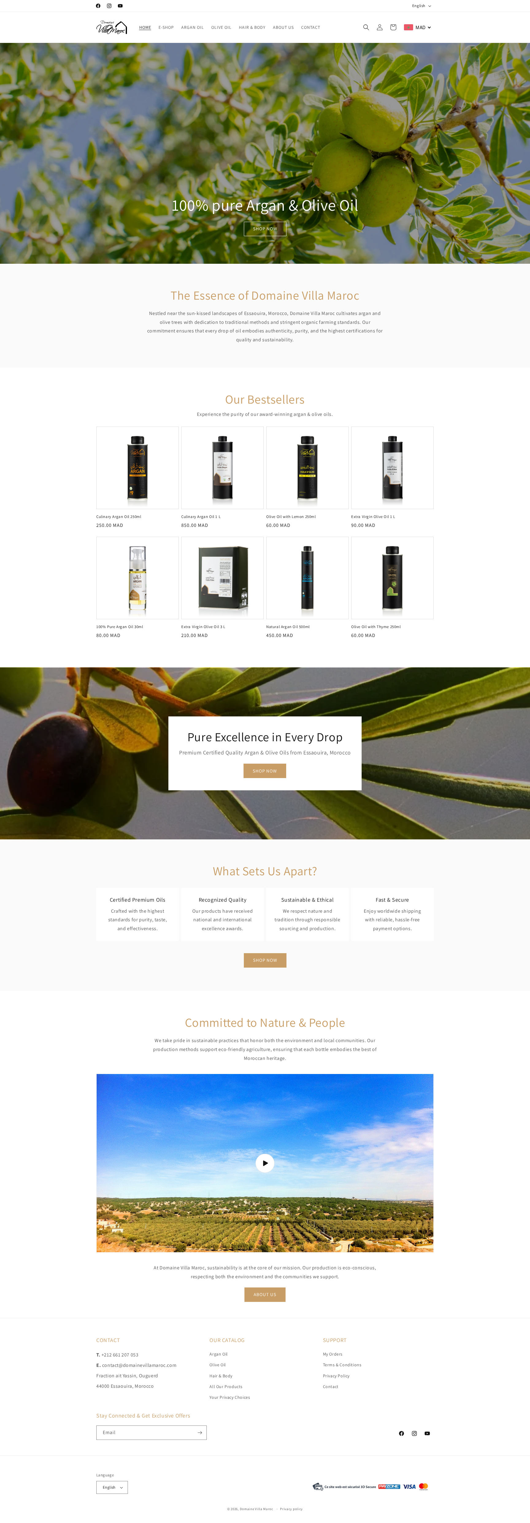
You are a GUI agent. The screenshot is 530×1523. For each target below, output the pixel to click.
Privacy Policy (336, 1376)
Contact (331, 1386)
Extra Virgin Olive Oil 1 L (373, 516)
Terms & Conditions (342, 1365)
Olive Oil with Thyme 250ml (376, 626)
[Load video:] (265, 1163)
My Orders (333, 1354)
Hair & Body (220, 1376)
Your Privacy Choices (229, 1397)
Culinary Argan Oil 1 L (201, 516)
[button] (366, 27)
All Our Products (226, 1386)
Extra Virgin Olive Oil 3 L (203, 626)
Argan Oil (218, 1354)
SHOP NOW (265, 229)
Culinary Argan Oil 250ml (118, 516)
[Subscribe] (199, 1432)
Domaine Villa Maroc (256, 1509)
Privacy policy (291, 1509)
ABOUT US (265, 1294)
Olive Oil (217, 1365)
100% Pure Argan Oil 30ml (119, 626)
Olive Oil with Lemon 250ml (291, 516)
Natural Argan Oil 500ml (288, 626)
